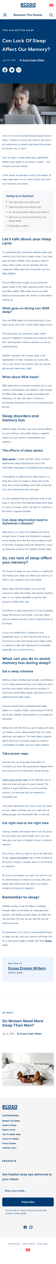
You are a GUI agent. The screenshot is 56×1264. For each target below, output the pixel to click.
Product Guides (9, 1143)
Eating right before (19, 857)
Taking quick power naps (15, 779)
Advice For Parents (10, 1139)
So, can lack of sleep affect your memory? (29, 211)
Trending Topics (9, 1148)
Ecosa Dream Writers (33, 60)
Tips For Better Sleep (11, 1134)
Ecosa (48, 940)
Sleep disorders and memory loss (25, 206)
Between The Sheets (27, 15)
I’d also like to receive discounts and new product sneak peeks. (26, 1212)
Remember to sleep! (18, 225)
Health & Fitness (9, 1125)
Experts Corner (8, 1129)
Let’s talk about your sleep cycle (24, 202)
